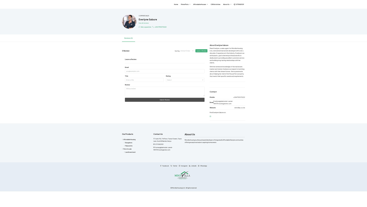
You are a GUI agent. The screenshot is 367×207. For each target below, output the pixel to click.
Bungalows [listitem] (128, 142)
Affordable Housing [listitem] (129, 139)
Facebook (165, 166)
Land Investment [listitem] (130, 152)
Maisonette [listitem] (128, 146)
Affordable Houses (199, 4)
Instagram (184, 166)
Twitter (175, 166)
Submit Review (165, 100)
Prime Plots (184, 4)
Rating (168, 76)
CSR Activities (215, 4)
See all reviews (144, 23)
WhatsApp (203, 166)
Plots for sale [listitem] (127, 149)
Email (127, 67)
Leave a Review (201, 51)
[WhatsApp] (211, 116)
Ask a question (145, 27)
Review (127, 85)
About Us (226, 4)
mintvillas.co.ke (239, 107)
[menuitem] (239, 4)
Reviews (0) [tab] (128, 38)
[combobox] (187, 51)
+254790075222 (160, 27)
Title (126, 76)
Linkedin (193, 166)
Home (176, 4)
